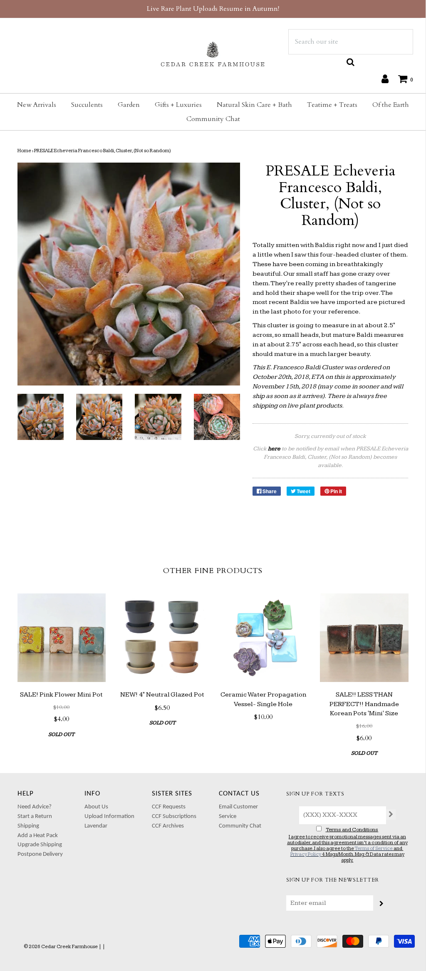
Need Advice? (34, 807)
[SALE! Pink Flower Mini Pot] (61, 637)
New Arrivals (36, 104)
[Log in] (381, 79)
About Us (96, 807)
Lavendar (95, 826)
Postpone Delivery (40, 854)
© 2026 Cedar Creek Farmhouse (61, 947)
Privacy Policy (305, 854)
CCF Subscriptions (174, 816)
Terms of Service (373, 848)
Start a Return (34, 816)
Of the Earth (390, 104)
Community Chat (213, 119)
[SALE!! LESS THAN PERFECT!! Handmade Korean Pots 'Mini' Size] (364, 637)
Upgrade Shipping (39, 845)
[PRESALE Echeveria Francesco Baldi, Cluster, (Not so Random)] (40, 417)
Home (24, 151)
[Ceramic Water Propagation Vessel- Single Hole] (263, 637)
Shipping (28, 826)
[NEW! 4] (162, 637)
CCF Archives (168, 826)
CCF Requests (169, 807)
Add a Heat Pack (37, 836)
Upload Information (109, 816)
